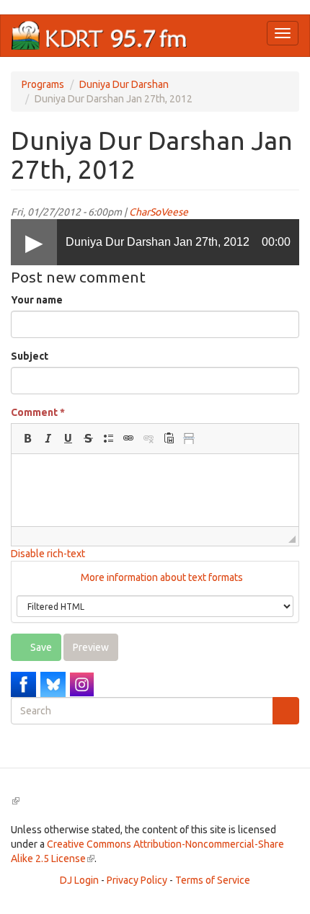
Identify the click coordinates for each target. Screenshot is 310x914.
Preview (91, 647)
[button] (27, 438)
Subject (29, 356)
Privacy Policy (137, 880)
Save (40, 647)
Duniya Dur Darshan (124, 84)
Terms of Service (212, 880)
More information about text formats (161, 577)
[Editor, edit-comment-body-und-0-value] (155, 490)
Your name (37, 300)
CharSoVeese (158, 212)
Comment (38, 412)
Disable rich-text (48, 553)
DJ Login (79, 880)
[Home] (99, 35)
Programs (43, 84)
